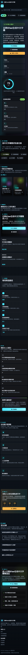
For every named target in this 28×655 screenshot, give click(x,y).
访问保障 (13, 158)
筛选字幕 (4, 249)
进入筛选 (3, 175)
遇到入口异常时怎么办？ (8, 555)
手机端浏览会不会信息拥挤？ (9, 550)
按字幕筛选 (14, 46)
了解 (3, 332)
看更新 (3, 264)
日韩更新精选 (22, 15)
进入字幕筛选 (15, 583)
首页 (4, 15)
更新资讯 (5, 158)
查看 (3, 299)
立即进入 (15, 508)
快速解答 (21, 158)
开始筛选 (15, 409)
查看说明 (15, 231)
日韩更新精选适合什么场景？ (9, 545)
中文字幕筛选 (12, 15)
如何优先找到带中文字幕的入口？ (10, 532)
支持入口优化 (15, 53)
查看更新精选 (15, 49)
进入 (3, 321)
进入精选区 (14, 228)
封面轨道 (24, 154)
